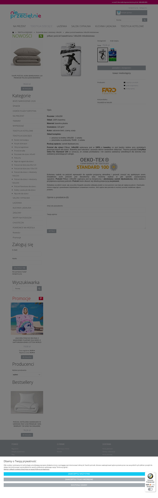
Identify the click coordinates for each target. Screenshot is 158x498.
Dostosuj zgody (79, 485)
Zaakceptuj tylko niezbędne (79, 479)
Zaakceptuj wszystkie (79, 474)
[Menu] (154, 473)
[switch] (150, 489)
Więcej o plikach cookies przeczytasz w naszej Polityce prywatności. (27, 469)
